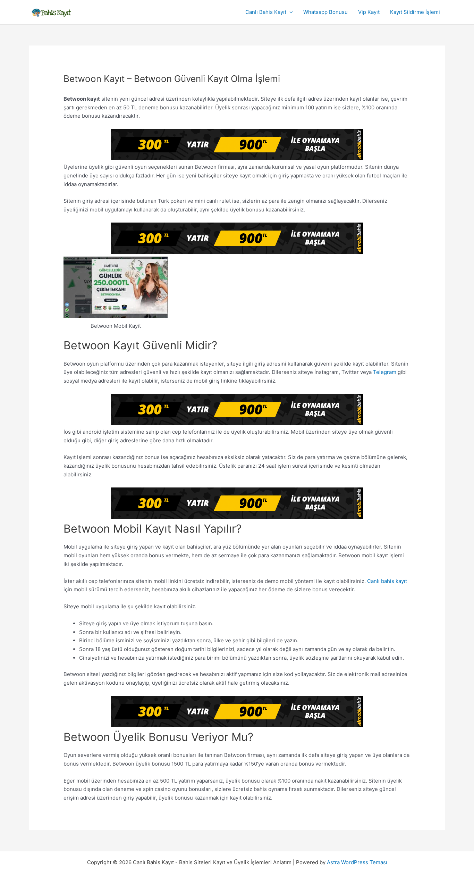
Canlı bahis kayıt (387, 581)
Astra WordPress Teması (357, 862)
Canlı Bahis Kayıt (265, 12)
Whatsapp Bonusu (325, 12)
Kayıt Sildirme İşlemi (415, 12)
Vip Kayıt (369, 12)
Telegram (384, 372)
